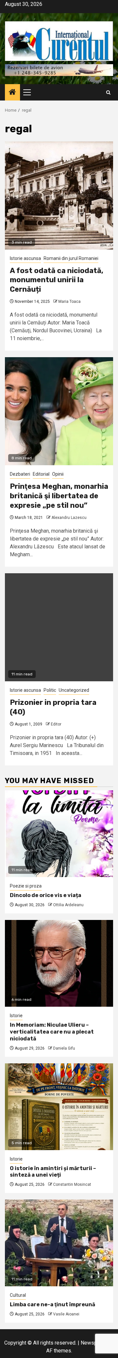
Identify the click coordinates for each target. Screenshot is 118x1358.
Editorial (41, 474)
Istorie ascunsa (25, 258)
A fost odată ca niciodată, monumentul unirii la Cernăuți (56, 280)
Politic (50, 690)
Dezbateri (20, 474)
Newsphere (94, 1343)
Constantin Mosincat (72, 1184)
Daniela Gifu (64, 1048)
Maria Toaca (69, 301)
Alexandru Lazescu (69, 517)
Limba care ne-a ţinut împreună (52, 1304)
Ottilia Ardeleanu (68, 905)
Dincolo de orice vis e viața (45, 895)
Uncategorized (74, 690)
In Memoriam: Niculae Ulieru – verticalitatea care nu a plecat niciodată (52, 1032)
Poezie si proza (26, 886)
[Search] (108, 92)
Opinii (58, 474)
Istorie (16, 1015)
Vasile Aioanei (66, 1314)
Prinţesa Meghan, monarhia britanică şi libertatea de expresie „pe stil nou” (59, 495)
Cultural (18, 1295)
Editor (56, 724)
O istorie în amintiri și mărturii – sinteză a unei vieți (53, 1171)
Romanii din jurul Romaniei (71, 258)
